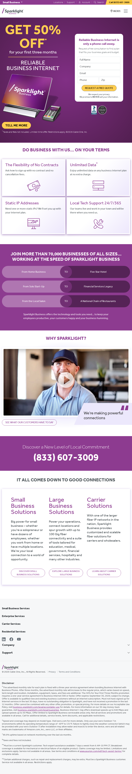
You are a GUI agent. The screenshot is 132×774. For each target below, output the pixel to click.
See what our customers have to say (29, 422)
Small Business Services (16, 608)
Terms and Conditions (69, 671)
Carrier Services (11, 623)
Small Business (11, 2)
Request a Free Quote (99, 88)
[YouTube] (19, 639)
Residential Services (13, 631)
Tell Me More (16, 125)
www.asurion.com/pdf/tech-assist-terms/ (101, 751)
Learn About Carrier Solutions (104, 573)
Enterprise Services (13, 616)
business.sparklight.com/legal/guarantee (38, 710)
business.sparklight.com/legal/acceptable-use (36, 707)
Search (100, 2)
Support (71, 2)
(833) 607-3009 (66, 457)
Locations (58, 2)
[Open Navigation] (126, 11)
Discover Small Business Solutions (28, 573)
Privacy (52, 671)
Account (85, 2)
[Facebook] (11, 639)
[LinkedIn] (4, 639)
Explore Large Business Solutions (66, 573)
